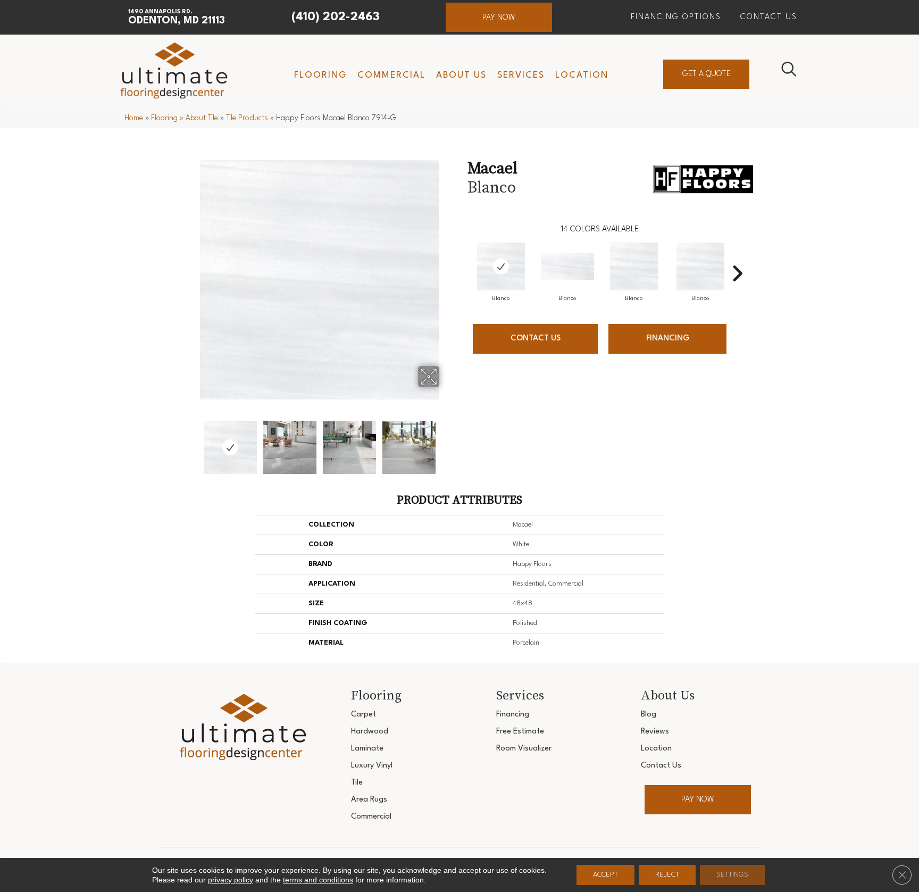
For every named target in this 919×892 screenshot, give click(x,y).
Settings (732, 874)
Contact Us (536, 339)
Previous (192, 442)
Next (446, 442)
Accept (605, 874)
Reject (667, 874)
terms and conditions (318, 880)
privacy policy (230, 880)
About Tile (202, 118)
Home (133, 118)
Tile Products (247, 118)
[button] (499, 17)
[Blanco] (501, 266)
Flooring (164, 118)
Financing (667, 339)
